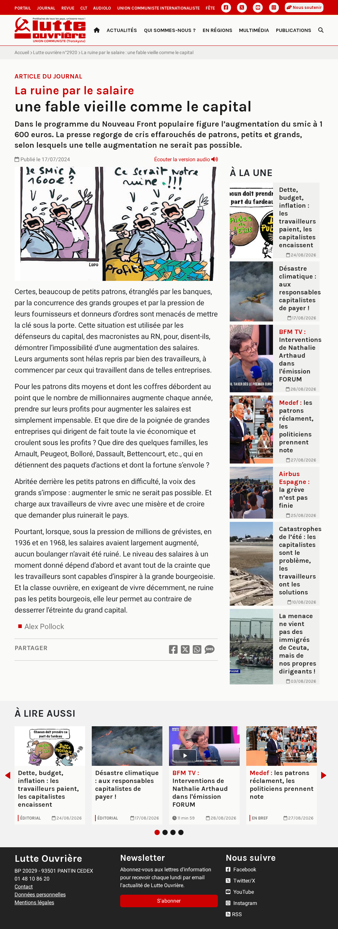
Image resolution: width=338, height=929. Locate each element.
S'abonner (169, 901)
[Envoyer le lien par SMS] (210, 649)
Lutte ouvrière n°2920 (55, 52)
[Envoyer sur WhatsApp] (197, 649)
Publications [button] (293, 30)
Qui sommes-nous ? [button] (170, 30)
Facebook (244, 869)
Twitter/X (243, 881)
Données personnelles (40, 894)
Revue (67, 8)
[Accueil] (97, 30)
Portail (23, 8)
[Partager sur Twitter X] (185, 649)
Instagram (244, 903)
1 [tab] (157, 832)
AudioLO (102, 8)
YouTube (243, 892)
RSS (237, 914)
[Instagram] (274, 8)
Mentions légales (34, 902)
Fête (210, 8)
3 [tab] (173, 832)
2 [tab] (165, 832)
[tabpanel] (50, 775)
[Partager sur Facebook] (173, 649)
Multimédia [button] (254, 30)
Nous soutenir (307, 7)
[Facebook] (226, 8)
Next (325, 775)
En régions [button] (217, 30)
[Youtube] (258, 8)
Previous (5, 775)
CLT (83, 8)
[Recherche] (320, 30)
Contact (24, 887)
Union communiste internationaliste (158, 8)
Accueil (22, 52)
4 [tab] (181, 832)
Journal (46, 8)
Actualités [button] (122, 30)
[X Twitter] (242, 8)
